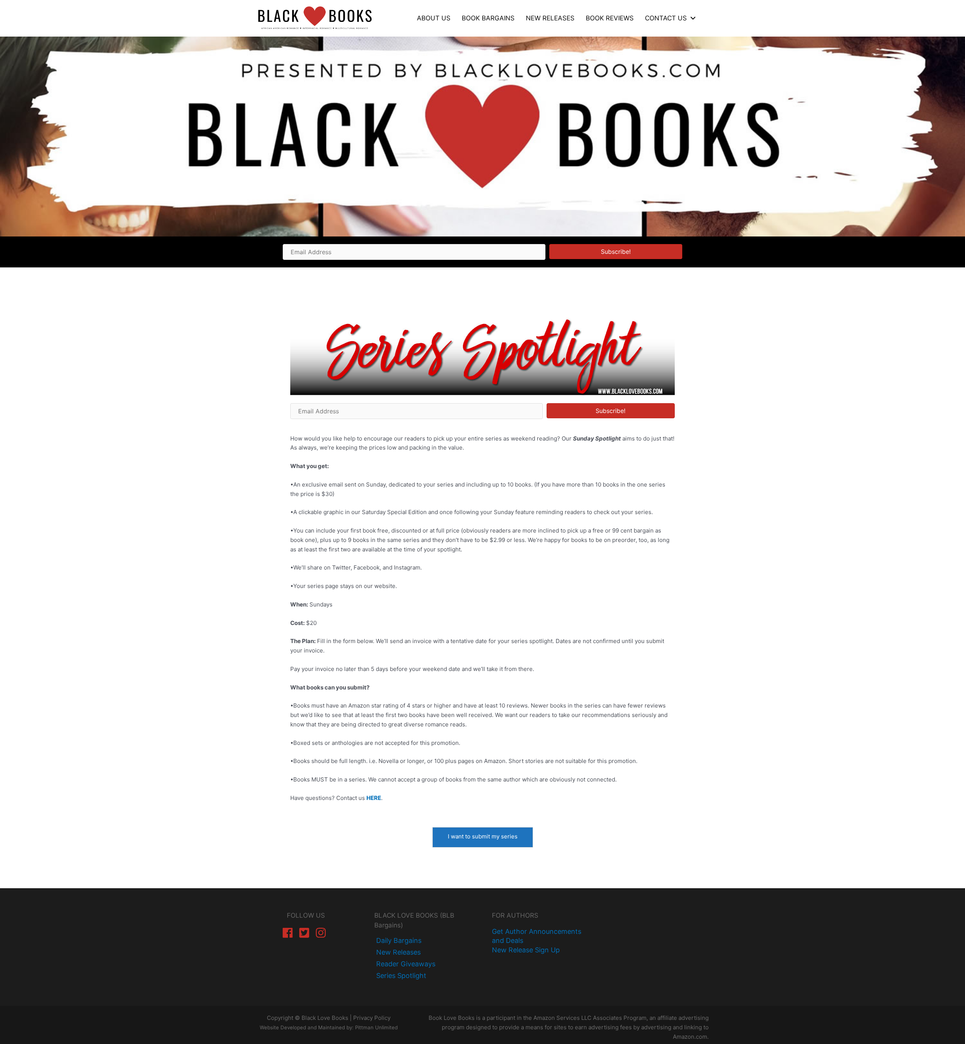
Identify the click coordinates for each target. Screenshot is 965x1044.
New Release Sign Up (526, 950)
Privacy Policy (372, 1017)
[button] (615, 251)
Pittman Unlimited (376, 1027)
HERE (373, 797)
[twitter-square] (306, 932)
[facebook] (289, 932)
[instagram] (322, 932)
